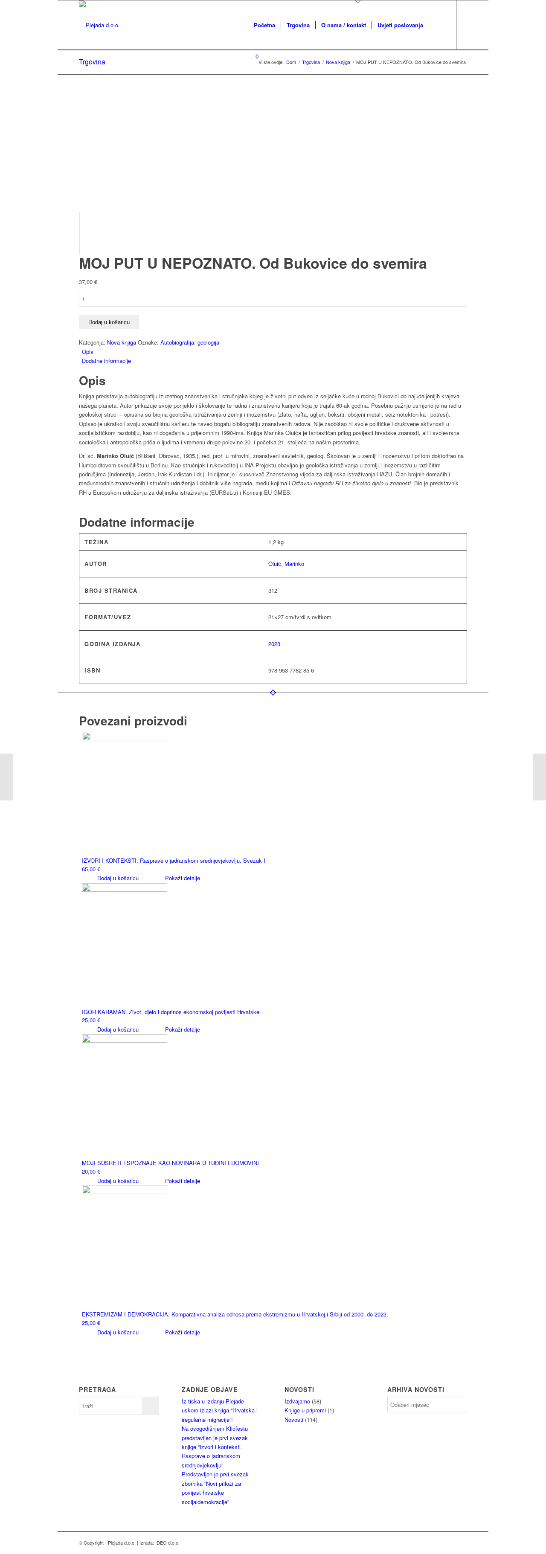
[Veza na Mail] (250, 96)
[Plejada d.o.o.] (99, 25)
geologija (208, 342)
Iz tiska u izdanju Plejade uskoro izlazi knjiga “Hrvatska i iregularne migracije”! (220, 1410)
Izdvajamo (297, 1401)
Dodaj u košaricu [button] (117, 878)
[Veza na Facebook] (263, 96)
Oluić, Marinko (286, 564)
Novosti (294, 1419)
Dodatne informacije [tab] (106, 361)
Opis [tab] (87, 352)
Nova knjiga (121, 342)
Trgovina (92, 62)
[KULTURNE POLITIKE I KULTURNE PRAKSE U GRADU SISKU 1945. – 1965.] (539, 777)
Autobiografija (177, 342)
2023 (274, 644)
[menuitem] (264, 25)
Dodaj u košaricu (109, 322)
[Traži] (437, 25)
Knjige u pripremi (305, 1410)
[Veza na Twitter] (276, 96)
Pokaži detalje (181, 878)
